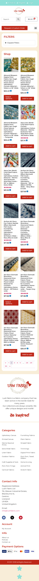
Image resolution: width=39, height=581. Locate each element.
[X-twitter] (12, 517)
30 (6, 366)
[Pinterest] (21, 517)
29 (31, 363)
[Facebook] (4, 517)
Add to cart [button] (27, 99)
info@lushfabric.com (11, 511)
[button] (35, 28)
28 (27, 363)
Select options (9, 98)
